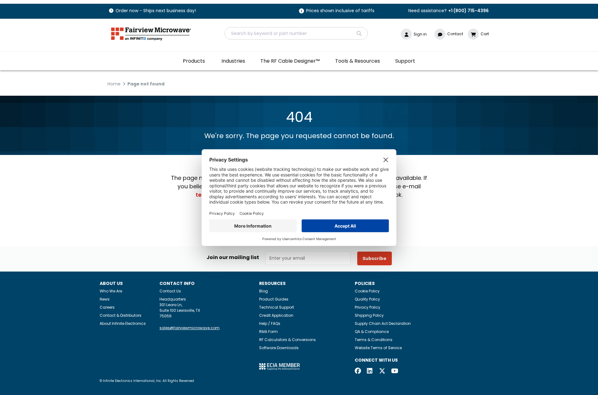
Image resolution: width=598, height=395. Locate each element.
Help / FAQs (269, 323)
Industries (233, 61)
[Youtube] (394, 371)
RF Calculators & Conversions (287, 339)
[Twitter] (382, 371)
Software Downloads (279, 347)
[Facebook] (358, 371)
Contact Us (170, 291)
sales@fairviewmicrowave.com (189, 327)
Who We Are (111, 291)
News (105, 299)
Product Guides (273, 299)
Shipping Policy (369, 315)
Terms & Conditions (373, 339)
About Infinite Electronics (123, 323)
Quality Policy (367, 299)
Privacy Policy (367, 307)
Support (405, 61)
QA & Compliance (372, 331)
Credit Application (276, 315)
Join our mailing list (232, 257)
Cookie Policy (367, 291)
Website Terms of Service (378, 347)
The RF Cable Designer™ (290, 61)
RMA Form (268, 331)
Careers (107, 307)
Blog (263, 291)
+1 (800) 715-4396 (468, 10)
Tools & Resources (357, 61)
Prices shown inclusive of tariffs (340, 11)
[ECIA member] (279, 366)
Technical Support (276, 307)
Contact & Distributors (120, 315)
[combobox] (296, 33)
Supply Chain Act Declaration (383, 323)
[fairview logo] (151, 33)
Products (194, 61)
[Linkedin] (370, 371)
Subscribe (375, 258)
